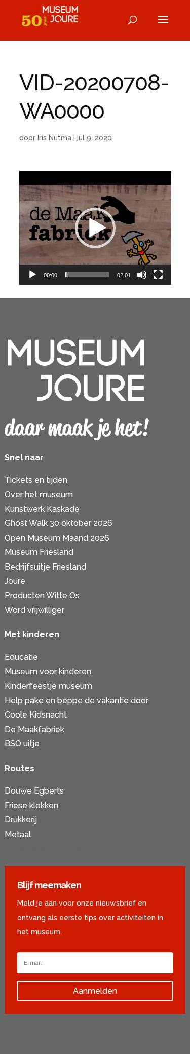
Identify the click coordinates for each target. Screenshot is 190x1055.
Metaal (18, 834)
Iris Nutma (54, 138)
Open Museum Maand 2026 (57, 538)
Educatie (21, 657)
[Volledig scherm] (158, 275)
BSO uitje (22, 743)
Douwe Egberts (34, 791)
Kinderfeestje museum (48, 686)
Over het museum (39, 494)
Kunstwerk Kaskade (42, 509)
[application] (95, 228)
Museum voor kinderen (48, 671)
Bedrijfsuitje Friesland (45, 567)
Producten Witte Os (42, 595)
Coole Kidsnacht (36, 715)
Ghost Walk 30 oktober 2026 (58, 523)
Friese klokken (31, 805)
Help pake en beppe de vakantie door (76, 700)
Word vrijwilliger (34, 610)
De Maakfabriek (34, 729)
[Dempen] (142, 275)
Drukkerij (21, 819)
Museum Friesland (39, 552)
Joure (15, 581)
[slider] (87, 274)
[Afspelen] (32, 275)
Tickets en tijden (36, 480)
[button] (95, 228)
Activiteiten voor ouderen (53, 848)
